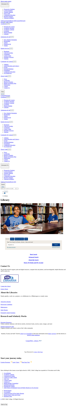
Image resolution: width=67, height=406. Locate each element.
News (5, 79)
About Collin (4, 76)
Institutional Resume (9, 385)
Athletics (6, 64)
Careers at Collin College (10, 377)
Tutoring (6, 58)
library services (52, 333)
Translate (8, 20)
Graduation (7, 54)
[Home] (5, 193)
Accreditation (7, 373)
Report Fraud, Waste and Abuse (12, 395)
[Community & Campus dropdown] (14, 61)
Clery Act (6, 379)
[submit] (17, 188)
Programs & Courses (9, 26)
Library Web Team (38, 352)
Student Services (5, 48)
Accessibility (7, 392)
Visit (2, 20)
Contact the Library (6, 286)
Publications (7, 85)
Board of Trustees (8, 82)
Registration (7, 41)
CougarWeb (19, 20)
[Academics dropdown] (8, 24)
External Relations (8, 69)
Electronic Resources (6, 322)
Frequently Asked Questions (8, 312)
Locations (6, 31)
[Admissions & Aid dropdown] (12, 37)
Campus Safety (8, 380)
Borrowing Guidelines (6, 304)
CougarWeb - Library (32, 341)
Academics (3, 23)
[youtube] (7, 403)
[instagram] (5, 403)
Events (5, 67)
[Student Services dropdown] (11, 48)
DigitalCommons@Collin (7, 326)
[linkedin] (9, 403)
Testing (6, 45)
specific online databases (33, 335)
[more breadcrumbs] (6, 191)
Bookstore (6, 51)
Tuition (6, 42)
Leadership (7, 80)
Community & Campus (7, 61)
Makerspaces (4, 307)
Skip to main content (6, 1)
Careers (6, 86)
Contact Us (7, 87)
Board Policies (7, 390)
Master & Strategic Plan (10, 83)
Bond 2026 (13, 20)
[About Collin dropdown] (9, 76)
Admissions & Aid (5, 37)
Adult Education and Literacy (11, 66)
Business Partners (8, 16)
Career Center (7, 55)
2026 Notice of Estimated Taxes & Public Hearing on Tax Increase (21, 387)
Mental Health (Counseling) (11, 383)
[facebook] (1, 403)
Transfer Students (8, 12)
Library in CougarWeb (26, 333)
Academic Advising (9, 28)
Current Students (8, 10)
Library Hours (4, 289)
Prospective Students (9, 9)
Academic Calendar (9, 29)
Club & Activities (8, 53)
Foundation (7, 70)
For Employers (8, 73)
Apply (23, 20)
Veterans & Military (9, 18)
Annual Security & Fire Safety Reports (14, 393)
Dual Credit (7, 13)
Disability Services (9, 57)
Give (4, 20)
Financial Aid (7, 44)
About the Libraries (6, 301)
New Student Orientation (10, 39)
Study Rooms (4, 310)
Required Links (8, 396)
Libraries (6, 34)
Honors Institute (8, 32)
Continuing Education (9, 15)
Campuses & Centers (9, 376)
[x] (3, 403)
